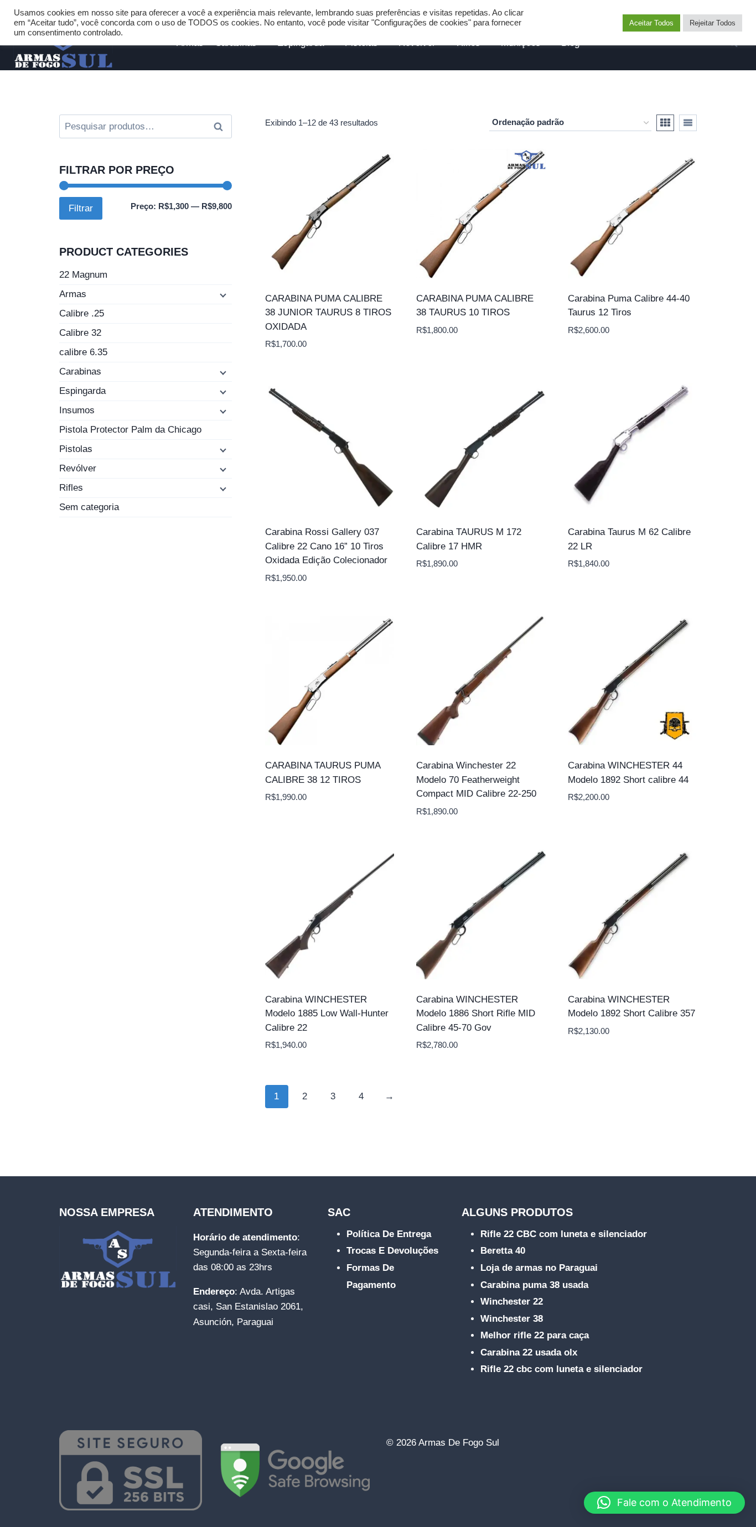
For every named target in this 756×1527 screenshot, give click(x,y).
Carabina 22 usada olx (528, 1352)
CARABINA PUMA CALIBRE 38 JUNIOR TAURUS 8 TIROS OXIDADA (328, 312)
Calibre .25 (81, 313)
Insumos (77, 410)
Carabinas (80, 371)
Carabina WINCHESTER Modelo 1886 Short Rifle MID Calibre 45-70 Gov (475, 1013)
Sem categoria (89, 507)
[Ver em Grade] (665, 123)
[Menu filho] (222, 295)
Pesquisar (221, 126)
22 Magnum (83, 274)
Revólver (77, 468)
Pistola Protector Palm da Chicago (130, 429)
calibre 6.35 (83, 352)
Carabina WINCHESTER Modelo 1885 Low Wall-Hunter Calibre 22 (327, 1013)
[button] (664, 1503)
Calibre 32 (80, 333)
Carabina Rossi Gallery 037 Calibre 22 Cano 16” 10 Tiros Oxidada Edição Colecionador (326, 546)
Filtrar (81, 208)
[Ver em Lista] (688, 123)
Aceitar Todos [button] (651, 23)
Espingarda (82, 391)
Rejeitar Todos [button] (713, 23)
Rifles (71, 487)
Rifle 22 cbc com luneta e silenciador (561, 1369)
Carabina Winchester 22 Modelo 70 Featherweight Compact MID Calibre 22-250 (476, 779)
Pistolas (75, 449)
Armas (72, 294)
